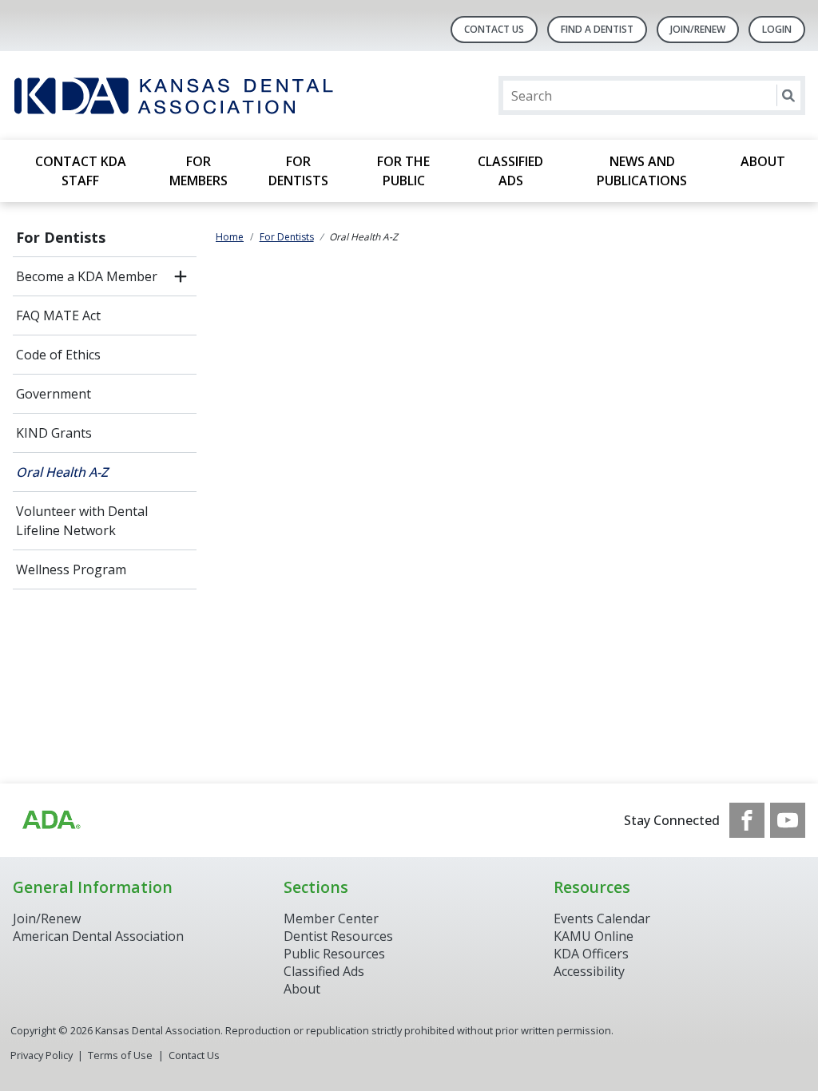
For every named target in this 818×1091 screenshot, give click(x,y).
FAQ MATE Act (58, 315)
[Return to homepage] (219, 95)
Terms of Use (120, 1055)
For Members (198, 171)
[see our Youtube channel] (787, 820)
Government (53, 394)
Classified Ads (510, 171)
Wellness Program (71, 569)
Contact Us (494, 29)
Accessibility (589, 971)
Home (230, 237)
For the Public (403, 171)
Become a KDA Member (86, 276)
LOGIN (777, 29)
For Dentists (298, 171)
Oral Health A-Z (62, 472)
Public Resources (334, 953)
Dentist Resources (338, 936)
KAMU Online (593, 936)
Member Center (331, 918)
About (763, 161)
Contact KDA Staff (80, 171)
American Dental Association (98, 936)
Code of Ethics (58, 354)
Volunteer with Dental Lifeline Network (82, 520)
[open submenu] (180, 276)
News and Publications (642, 171)
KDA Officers (591, 953)
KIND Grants (54, 433)
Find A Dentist (597, 29)
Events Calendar (602, 918)
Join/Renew (697, 29)
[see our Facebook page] (746, 820)
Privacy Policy (41, 1055)
